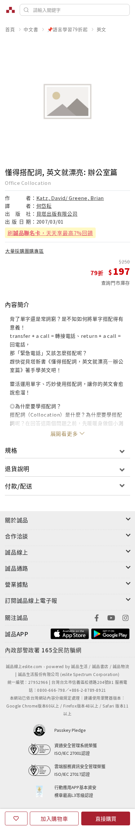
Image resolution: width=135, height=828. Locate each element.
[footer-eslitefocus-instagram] (125, 617)
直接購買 (105, 818)
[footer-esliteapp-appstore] (69, 633)
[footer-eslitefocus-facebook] (96, 617)
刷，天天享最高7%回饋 (50, 233)
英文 (101, 29)
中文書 (31, 29)
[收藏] (16, 818)
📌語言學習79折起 (67, 29)
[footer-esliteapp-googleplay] (110, 633)
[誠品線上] (10, 10)
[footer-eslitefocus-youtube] (111, 617)
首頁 (10, 29)
